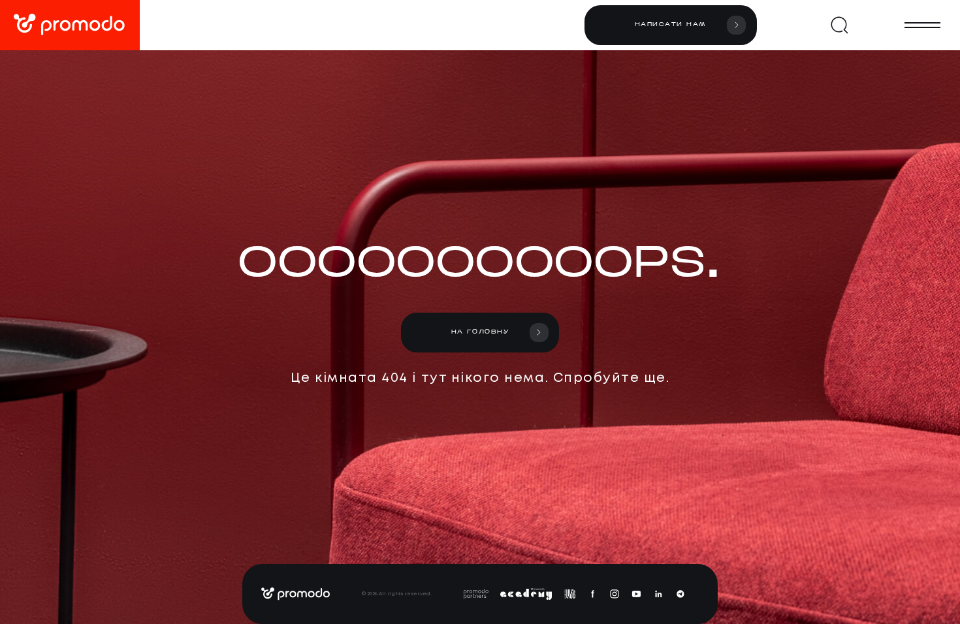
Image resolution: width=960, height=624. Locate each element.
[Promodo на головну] (70, 25)
